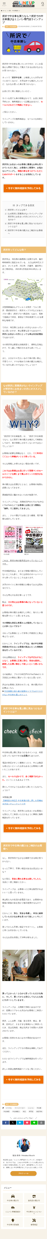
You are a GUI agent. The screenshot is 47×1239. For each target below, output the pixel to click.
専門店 (31, 1111)
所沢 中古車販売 (11, 26)
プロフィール (23, 1173)
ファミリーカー (20, 1108)
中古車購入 (16, 1111)
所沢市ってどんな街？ (17, 210)
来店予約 (39, 1111)
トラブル (9, 1108)
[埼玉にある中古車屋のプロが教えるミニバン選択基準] (23, 4)
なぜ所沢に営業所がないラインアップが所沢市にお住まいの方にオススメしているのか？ (25, 217)
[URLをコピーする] (41, 1123)
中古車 (39, 1108)
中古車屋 (6, 1111)
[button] (5, 1123)
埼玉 (24, 1111)
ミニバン (31, 1108)
